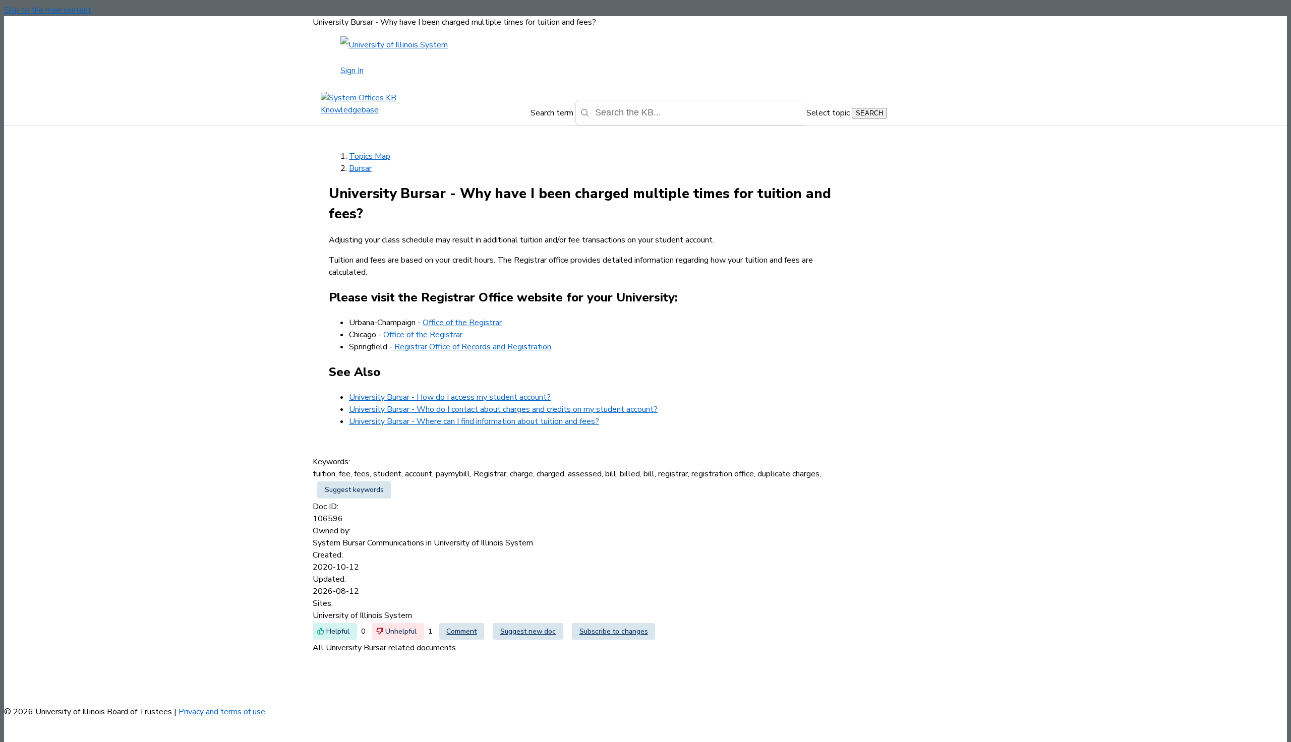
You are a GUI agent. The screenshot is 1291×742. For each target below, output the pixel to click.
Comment (461, 631)
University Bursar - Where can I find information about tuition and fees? (474, 421)
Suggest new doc (528, 631)
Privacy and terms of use (222, 711)
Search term (552, 112)
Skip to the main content (47, 10)
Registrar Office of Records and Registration (472, 346)
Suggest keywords (354, 489)
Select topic (828, 112)
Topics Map (369, 156)
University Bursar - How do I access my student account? (450, 397)
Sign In (352, 70)
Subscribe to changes (613, 631)
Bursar (360, 168)
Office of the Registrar (462, 322)
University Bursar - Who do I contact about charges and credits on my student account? (503, 409)
